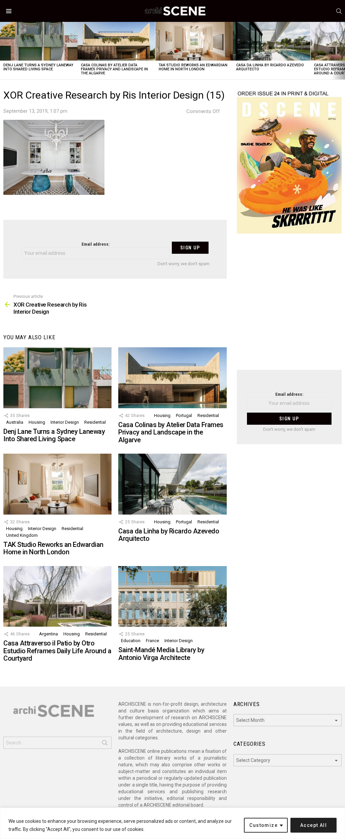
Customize (263, 825)
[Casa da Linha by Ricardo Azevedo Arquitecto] (271, 41)
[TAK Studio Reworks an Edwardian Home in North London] (194, 41)
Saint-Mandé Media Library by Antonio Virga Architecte (161, 654)
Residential (95, 422)
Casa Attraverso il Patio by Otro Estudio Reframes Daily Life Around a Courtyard (57, 650)
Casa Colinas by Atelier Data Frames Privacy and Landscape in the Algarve (114, 69)
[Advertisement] (289, 306)
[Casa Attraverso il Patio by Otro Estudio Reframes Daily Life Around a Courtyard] (57, 596)
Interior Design (65, 422)
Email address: (95, 244)
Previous (3, 50)
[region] (172, 823)
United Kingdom (22, 535)
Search (105, 744)
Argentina (48, 633)
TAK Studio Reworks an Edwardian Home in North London (193, 67)
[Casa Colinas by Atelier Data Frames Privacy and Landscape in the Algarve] (116, 41)
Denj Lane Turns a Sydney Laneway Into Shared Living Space (38, 67)
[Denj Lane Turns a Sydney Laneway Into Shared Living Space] (38, 41)
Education (130, 640)
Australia (14, 422)
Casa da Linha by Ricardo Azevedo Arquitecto (270, 67)
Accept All (313, 825)
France (152, 640)
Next (341, 50)
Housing (37, 422)
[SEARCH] (339, 11)
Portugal (184, 415)
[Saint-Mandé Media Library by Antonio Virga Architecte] (172, 596)
